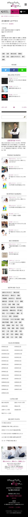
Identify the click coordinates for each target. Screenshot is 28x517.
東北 (3, 325)
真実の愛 (11, 301)
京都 (3, 53)
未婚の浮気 (5, 310)
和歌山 (20, 53)
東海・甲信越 (5, 322)
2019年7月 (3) (17, 368)
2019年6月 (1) (5, 371)
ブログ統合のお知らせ (6, 423)
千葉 (21, 325)
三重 (8, 331)
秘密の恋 (4, 301)
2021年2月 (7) (17, 346)
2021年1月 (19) (5, 350)
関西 (3, 59)
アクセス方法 (5, 319)
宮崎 (16, 337)
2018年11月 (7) (17, 382)
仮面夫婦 (13, 307)
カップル (4, 304)
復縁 (18, 295)
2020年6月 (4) (5, 357)
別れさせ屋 (13, 53)
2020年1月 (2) (5, 361)
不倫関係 (4, 298)
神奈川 (4, 328)
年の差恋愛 (20, 307)
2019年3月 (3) (17, 375)
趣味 (18, 313)
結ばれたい (11, 298)
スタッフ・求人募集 (15, 319)
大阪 (3, 56)
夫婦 (18, 304)
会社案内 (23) (17, 409)
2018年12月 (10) (5, 382)
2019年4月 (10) (5, 375)
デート (16, 301)
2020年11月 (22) (5, 354)
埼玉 (17, 325)
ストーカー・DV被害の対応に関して (9, 440)
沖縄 (20, 337)
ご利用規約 (11, 507)
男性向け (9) (17, 406)
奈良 (8, 56)
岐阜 (3, 331)
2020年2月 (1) (17, 357)
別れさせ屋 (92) (5, 402)
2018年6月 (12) (5, 393)
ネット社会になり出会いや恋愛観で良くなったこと (12, 433)
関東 (23, 319)
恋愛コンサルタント (15, 56)
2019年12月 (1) (17, 361)
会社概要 (18, 507)
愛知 (17, 328)
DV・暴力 (20, 310)
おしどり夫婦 (5, 307)
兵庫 (8, 53)
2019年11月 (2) (5, 364)
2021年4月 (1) (5, 346)
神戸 (23, 56)
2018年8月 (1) (5, 389)
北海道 (8, 325)
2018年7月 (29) (18, 389)
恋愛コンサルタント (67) (19, 402)
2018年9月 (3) (17, 386)
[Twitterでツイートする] (6, 70)
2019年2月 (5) (5, 378)
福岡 (3, 337)
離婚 (21, 301)
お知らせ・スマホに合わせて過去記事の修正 (11, 430)
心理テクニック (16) (6, 409)
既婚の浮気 (13, 310)
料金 (3, 313)
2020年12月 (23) (18, 350)
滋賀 (12, 331)
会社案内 (11, 24)
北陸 (20, 322)
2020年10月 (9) (18, 354)
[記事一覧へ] (14, 107)
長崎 (8, 337)
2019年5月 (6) (17, 371)
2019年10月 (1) (17, 364)
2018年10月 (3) (5, 386)
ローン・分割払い (11, 313)
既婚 (14, 304)
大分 (12, 337)
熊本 (21, 334)
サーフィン (4, 316)
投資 (10, 316)
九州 (16, 322)
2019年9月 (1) (5, 368)
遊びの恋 (18, 298)
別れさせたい (5, 295)
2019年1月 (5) (17, 378)
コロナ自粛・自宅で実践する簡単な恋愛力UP (11, 437)
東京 (13, 325)
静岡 (13, 328)
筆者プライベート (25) (6, 413)
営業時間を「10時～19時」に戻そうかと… (10, 426)
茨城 (9, 328)
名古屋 (22, 328)
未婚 (9, 304)
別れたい (13, 295)
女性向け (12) (5, 406)
